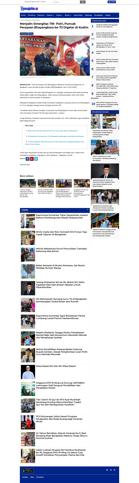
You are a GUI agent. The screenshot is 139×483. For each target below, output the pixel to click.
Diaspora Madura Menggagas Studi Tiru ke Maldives (107, 26)
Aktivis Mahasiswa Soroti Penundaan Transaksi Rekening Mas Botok (61, 249)
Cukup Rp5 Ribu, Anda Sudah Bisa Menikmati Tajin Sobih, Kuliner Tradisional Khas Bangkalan (104, 95)
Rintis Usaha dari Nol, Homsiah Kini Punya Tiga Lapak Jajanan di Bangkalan (52, 131)
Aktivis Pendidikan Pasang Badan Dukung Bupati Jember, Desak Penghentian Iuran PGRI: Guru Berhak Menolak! (62, 352)
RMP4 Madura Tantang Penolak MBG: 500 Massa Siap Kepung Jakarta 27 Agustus (107, 86)
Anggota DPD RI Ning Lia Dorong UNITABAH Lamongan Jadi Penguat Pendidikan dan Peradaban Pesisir (60, 385)
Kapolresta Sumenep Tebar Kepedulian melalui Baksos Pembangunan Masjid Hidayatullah (62, 216)
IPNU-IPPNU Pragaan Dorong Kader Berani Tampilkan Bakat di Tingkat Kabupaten (107, 104)
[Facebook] (27, 159)
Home (23, 15)
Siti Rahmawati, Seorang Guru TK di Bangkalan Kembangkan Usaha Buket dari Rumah (56, 136)
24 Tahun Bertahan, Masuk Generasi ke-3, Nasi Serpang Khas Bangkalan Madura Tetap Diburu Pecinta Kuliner (61, 436)
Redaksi (25, 477)
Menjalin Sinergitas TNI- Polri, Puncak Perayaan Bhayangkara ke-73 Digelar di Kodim (54, 25)
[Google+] (32, 159)
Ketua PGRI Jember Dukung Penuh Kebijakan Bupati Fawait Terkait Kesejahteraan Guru (104, 36)
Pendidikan (98, 15)
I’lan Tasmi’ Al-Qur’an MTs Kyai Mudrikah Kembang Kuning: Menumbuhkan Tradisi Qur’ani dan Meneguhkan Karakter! (58, 402)
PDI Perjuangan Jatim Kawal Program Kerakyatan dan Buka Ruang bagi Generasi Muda (59, 419)
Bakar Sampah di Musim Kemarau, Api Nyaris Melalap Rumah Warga (60, 266)
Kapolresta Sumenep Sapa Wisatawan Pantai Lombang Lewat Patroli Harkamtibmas (60, 317)
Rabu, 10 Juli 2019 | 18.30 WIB (27, 30)
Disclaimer (40, 477)
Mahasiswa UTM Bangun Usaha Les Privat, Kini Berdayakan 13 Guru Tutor (105, 45)
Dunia (58, 15)
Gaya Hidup (78, 15)
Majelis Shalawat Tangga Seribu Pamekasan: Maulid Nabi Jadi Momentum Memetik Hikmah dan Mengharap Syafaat (61, 335)
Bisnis (67, 15)
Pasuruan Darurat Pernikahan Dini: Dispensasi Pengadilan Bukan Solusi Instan (107, 78)
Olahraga (88, 15)
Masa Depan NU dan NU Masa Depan (56, 366)
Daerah (49, 15)
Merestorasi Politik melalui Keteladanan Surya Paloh (105, 69)
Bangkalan (28, 20)
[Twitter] (36, 159)
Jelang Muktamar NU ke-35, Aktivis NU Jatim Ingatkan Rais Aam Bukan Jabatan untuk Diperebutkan (60, 285)
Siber (32, 477)
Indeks (107, 15)
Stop (31, 34)
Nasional (41, 15)
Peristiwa (31, 15)
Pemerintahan (36, 20)
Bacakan (25, 34)
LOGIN (112, 2)
